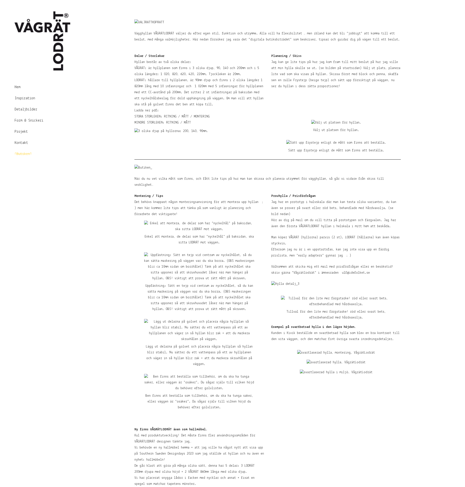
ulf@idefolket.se (356, 273)
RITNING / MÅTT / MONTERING (187, 116)
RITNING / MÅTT (178, 122)
